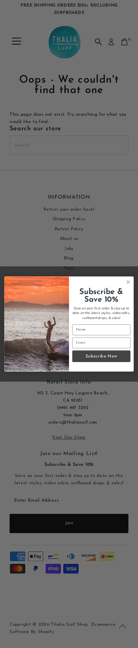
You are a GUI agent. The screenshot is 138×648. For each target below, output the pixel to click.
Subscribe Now (101, 356)
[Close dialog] (128, 282)
